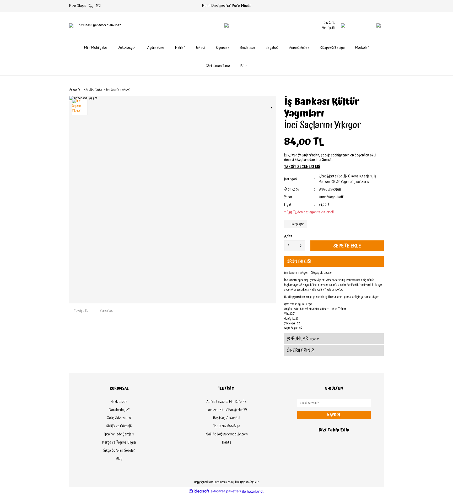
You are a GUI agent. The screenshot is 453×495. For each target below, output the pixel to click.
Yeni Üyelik (328, 27)
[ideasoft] (198, 491)
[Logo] (226, 25)
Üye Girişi (329, 22)
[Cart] (368, 25)
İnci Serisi (362, 182)
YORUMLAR (303, 339)
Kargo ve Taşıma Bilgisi (119, 442)
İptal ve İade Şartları (119, 434)
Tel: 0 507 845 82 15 (226, 426)
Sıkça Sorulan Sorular (119, 451)
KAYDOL (334, 415)
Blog (243, 66)
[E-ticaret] (226, 491)
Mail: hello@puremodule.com (227, 434)
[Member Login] (343, 25)
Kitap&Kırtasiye (330, 176)
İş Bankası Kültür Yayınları (322, 108)
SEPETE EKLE (347, 246)
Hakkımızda (119, 402)
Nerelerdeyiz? (119, 410)
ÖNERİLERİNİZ (300, 350)
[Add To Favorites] (272, 104)
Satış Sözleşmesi (119, 418)
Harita (226, 442)
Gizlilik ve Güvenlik (119, 426)
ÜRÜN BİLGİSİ (299, 261)
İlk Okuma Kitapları (358, 176)
